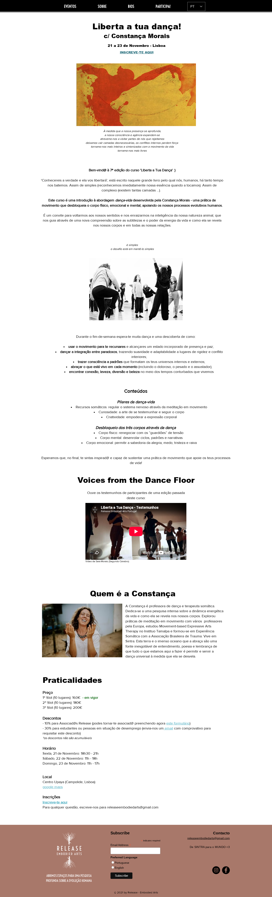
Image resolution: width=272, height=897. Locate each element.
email (168, 728)
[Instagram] (216, 870)
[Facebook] (226, 870)
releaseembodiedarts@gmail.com (133, 807)
